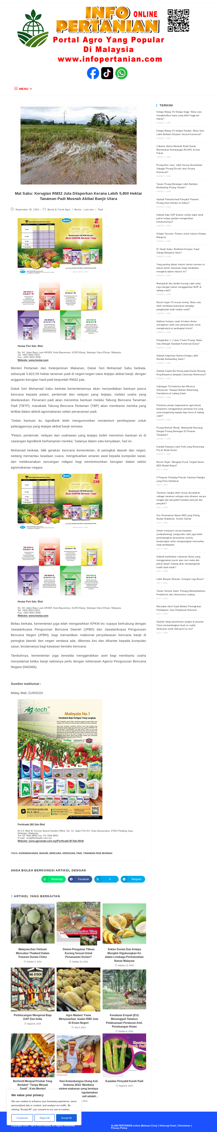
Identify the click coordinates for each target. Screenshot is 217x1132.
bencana (55, 853)
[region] (44, 1107)
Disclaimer (184, 1125)
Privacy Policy (119, 1128)
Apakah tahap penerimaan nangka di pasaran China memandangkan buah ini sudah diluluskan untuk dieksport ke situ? (179, 625)
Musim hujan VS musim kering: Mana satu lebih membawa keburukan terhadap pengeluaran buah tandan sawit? (178, 306)
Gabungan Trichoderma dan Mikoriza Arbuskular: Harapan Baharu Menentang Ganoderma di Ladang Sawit (177, 390)
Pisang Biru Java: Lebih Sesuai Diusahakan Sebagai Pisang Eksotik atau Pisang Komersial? (179, 168)
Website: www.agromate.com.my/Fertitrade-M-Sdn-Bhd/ (51, 840)
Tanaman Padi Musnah (97, 853)
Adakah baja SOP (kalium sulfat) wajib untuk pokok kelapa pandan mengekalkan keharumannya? (179, 218)
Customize (22, 1118)
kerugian (69, 853)
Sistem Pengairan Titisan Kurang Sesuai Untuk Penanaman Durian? (79, 953)
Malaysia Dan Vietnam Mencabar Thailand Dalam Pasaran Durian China (32, 953)
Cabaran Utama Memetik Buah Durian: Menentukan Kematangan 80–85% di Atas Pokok (178, 150)
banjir (43, 853)
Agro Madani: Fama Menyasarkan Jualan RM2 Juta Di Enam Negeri (78, 1019)
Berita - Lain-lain (84, 209)
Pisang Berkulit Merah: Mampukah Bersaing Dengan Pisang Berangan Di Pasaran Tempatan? (179, 431)
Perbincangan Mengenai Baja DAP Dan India (33, 1017)
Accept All (66, 1118)
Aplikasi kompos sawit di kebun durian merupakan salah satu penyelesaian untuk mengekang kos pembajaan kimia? (178, 325)
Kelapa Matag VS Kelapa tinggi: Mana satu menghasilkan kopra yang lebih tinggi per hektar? (179, 115)
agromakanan (28, 853)
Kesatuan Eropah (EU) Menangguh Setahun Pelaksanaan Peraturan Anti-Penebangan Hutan (124, 1021)
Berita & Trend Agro (58, 209)
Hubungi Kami (168, 1125)
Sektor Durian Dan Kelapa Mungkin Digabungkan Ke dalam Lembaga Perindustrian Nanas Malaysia (124, 955)
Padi (100, 209)
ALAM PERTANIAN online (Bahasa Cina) (134, 1125)
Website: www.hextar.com (33, 360)
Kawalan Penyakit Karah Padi (124, 1081)
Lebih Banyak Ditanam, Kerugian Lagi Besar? (180, 579)
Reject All (45, 1118)
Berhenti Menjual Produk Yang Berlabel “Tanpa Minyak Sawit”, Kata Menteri (32, 1085)
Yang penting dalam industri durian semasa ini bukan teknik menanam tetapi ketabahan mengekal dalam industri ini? (180, 268)
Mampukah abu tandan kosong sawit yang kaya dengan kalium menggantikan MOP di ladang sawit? (178, 287)
